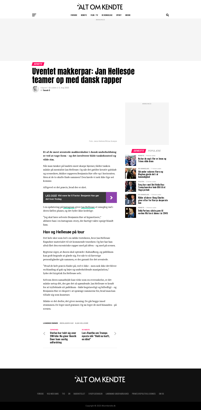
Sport (119, 15)
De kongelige (107, 15)
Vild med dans (53, 393)
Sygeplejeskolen (95, 393)
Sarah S (46, 90)
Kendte (84, 15)
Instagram (69, 207)
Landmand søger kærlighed (117, 393)
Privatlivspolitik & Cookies (144, 393)
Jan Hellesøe (88, 207)
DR (69, 393)
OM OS (161, 393)
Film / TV (94, 15)
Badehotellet (79, 393)
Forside (74, 15)
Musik (127, 15)
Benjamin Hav (67, 323)
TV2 (63, 393)
